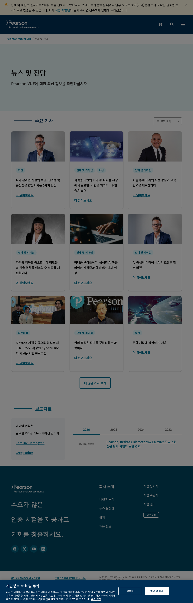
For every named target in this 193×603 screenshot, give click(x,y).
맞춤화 (130, 591)
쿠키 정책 (96, 599)
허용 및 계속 (156, 591)
